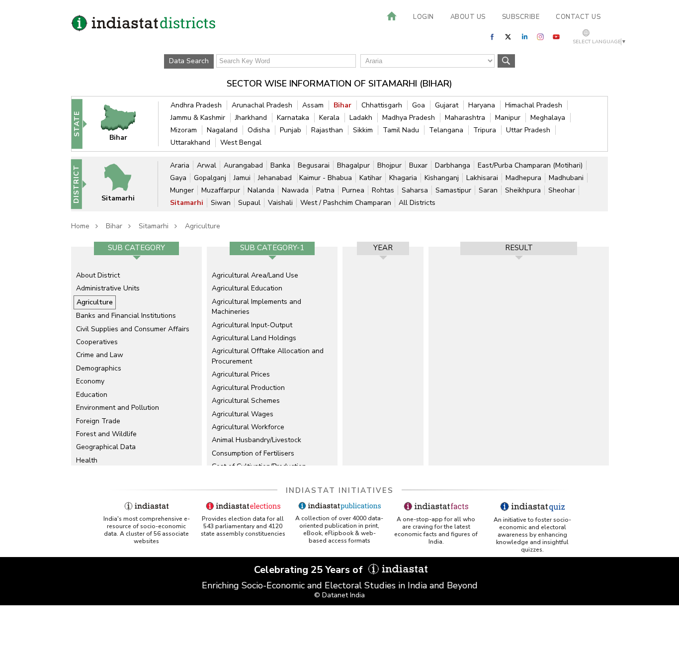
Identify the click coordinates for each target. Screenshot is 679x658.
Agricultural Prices (241, 374)
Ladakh (360, 117)
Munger (182, 190)
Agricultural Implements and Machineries (256, 306)
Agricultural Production (248, 387)
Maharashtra (465, 117)
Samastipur (453, 190)
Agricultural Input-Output (252, 325)
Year (383, 248)
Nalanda (261, 190)
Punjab (290, 130)
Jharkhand (251, 117)
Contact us (578, 16)
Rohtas (383, 190)
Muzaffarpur (220, 190)
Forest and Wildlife (106, 434)
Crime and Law (99, 355)
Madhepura (523, 178)
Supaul (249, 202)
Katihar (370, 178)
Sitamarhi (186, 202)
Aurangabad (243, 165)
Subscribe (521, 16)
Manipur (507, 117)
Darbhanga (452, 165)
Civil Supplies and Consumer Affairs (132, 329)
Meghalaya (547, 117)
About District (98, 275)
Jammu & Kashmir (197, 117)
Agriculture (202, 226)
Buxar (418, 165)
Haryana (481, 105)
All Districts (417, 202)
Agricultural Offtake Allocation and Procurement (268, 356)
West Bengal (240, 142)
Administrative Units (108, 288)
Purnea (353, 190)
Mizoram (183, 130)
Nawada (295, 190)
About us (468, 16)
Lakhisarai (482, 178)
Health (86, 460)
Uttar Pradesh (528, 130)
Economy (90, 381)
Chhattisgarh (381, 105)
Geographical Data (106, 447)
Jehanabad (276, 178)
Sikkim (363, 130)
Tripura (484, 130)
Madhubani (566, 178)
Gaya (178, 178)
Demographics (98, 368)
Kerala (329, 117)
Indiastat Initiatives (340, 490)
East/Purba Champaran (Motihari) (530, 165)
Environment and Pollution (117, 407)
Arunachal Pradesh (262, 105)
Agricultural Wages (242, 414)
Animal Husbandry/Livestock (256, 440)
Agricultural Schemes (246, 400)
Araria (179, 165)
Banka (280, 165)
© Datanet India (339, 595)
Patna (325, 190)
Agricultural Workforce (248, 427)
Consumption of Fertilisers (253, 453)
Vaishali (280, 202)
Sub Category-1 (272, 248)
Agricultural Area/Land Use (255, 275)
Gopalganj (210, 178)
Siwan (221, 202)
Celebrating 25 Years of (309, 569)
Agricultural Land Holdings (254, 338)
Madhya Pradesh (408, 117)
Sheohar (561, 190)
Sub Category (136, 248)
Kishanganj (441, 178)
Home (80, 226)
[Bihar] (125, 123)
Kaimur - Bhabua (325, 178)
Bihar (342, 105)
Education (91, 394)
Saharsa (415, 190)
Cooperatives (97, 342)
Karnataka (293, 117)
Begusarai (314, 165)
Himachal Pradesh (533, 105)
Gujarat (446, 105)
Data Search (189, 61)
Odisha (259, 130)
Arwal (206, 165)
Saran (488, 190)
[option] (136, 356)
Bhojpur (389, 165)
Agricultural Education (247, 288)
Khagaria (403, 178)
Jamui (242, 178)
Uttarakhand (190, 142)
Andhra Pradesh (196, 105)
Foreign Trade (98, 421)
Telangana (446, 130)
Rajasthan (327, 130)
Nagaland (222, 130)
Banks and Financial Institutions (126, 315)
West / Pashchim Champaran (345, 202)
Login (423, 16)
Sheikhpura (523, 190)
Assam (313, 105)
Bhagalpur (353, 165)
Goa (418, 105)
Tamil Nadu (401, 130)
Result (519, 248)
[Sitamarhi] (124, 183)
